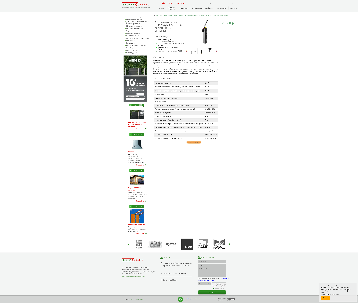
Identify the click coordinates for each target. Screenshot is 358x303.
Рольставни (130, 43)
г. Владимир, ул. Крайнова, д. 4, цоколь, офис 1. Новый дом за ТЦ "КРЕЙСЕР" (177, 264)
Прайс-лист (209, 8)
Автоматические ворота (135, 17)
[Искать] (232, 3)
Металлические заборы (134, 28)
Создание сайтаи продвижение (221, 299)
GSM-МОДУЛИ (131, 53)
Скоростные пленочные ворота (137, 38)
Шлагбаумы (130, 48)
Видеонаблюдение (133, 33)
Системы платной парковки (136, 45)
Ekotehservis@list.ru (170, 280)
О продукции (197, 8)
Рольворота (130, 41)
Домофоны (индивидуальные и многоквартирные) (137, 23)
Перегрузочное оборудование (137, 31)
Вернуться (194, 142)
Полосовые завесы (133, 36)
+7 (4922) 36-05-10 (175, 3)
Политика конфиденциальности (133, 276)
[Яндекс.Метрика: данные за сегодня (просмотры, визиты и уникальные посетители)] (193, 299)
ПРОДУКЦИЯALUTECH (172, 8)
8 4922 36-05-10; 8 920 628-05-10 (174, 273)
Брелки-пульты (131, 50)
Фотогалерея (222, 8)
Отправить (212, 292)
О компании (184, 8)
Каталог (162, 8)
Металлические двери (134, 26)
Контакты (233, 8)
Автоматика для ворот (134, 19)
